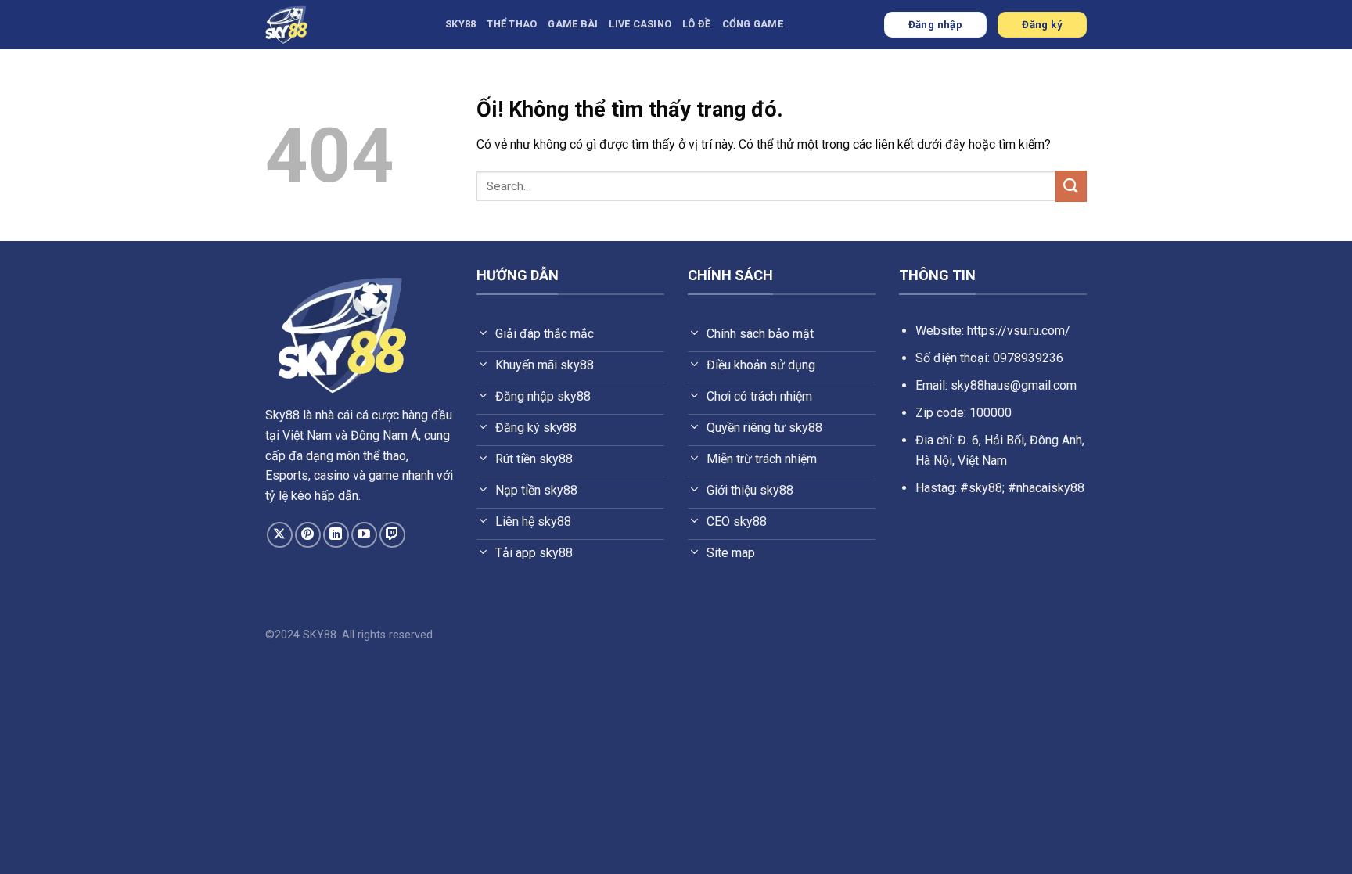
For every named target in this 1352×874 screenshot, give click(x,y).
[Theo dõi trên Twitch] (392, 535)
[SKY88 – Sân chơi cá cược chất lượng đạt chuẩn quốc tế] (343, 24)
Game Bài (573, 24)
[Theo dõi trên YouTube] (364, 535)
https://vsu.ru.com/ (1018, 330)
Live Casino (640, 24)
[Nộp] (1071, 186)
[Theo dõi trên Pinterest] (308, 535)
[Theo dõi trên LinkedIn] (336, 535)
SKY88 (460, 24)
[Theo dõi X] (280, 535)
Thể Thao (512, 24)
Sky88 (282, 415)
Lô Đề (696, 24)
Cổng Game (752, 24)
